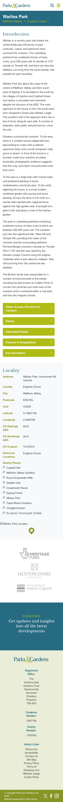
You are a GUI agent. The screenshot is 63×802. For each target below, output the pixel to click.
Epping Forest (14, 493)
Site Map (31, 759)
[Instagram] (57, 796)
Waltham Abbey (12, 21)
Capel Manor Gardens (19, 503)
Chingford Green (15, 508)
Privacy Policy (31, 763)
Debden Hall (13, 482)
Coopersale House (17, 488)
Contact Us (31, 756)
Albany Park (13, 498)
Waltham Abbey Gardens (20, 472)
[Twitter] (45, 796)
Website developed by (20, 798)
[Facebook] (51, 796)
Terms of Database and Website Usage (31, 770)
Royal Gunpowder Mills (19, 477)
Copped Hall (13, 467)
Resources (31, 749)
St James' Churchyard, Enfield (23, 513)
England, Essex (37, 21)
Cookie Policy (31, 777)
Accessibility (31, 752)
